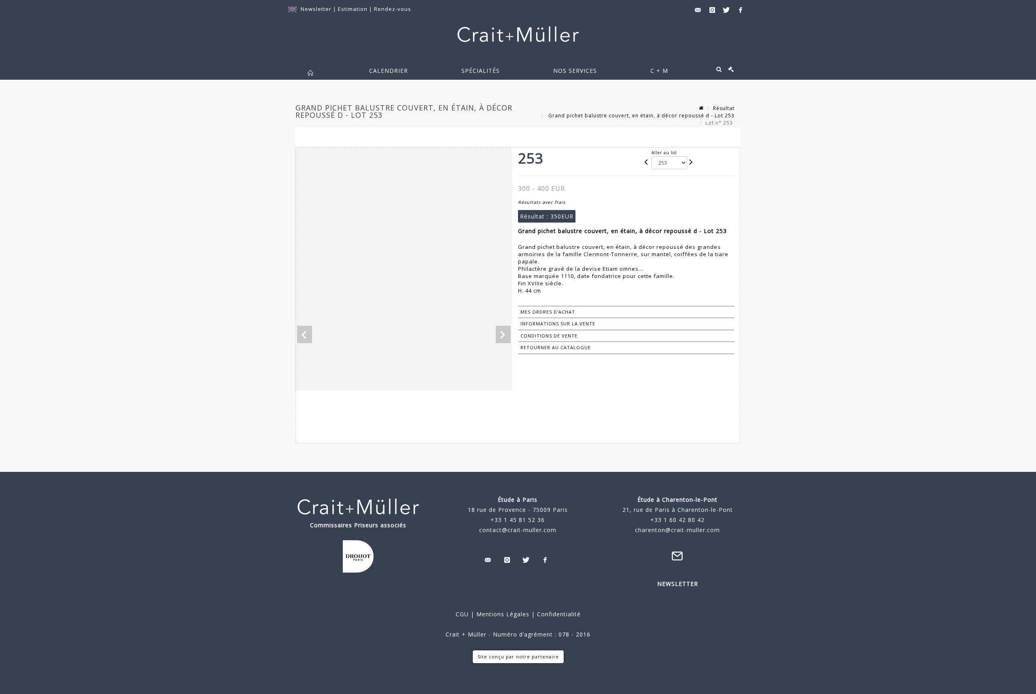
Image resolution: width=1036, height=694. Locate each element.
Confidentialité (558, 614)
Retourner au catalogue (555, 347)
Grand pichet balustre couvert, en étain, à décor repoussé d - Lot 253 (641, 115)
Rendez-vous (392, 9)
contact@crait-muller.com (517, 530)
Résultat (724, 108)
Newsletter (316, 9)
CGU (462, 614)
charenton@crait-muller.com (677, 530)
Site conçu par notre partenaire (518, 657)
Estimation (353, 9)
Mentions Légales (502, 614)
